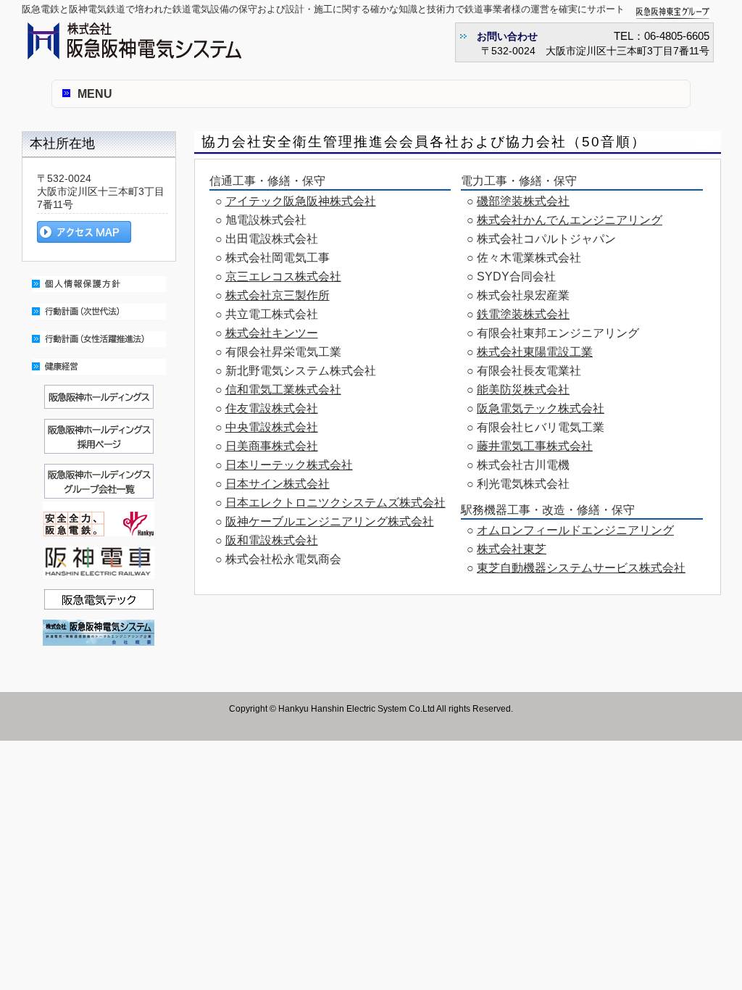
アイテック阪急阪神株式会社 (300, 201)
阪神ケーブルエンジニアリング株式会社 (329, 521)
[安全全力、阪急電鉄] (98, 532)
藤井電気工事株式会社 (535, 446)
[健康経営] (99, 378)
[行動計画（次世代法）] (99, 323)
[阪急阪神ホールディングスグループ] (99, 405)
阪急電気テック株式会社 (540, 408)
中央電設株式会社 (271, 427)
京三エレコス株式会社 (283, 276)
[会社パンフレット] (98, 649)
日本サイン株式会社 (277, 484)
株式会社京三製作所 (277, 295)
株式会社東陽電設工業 (535, 352)
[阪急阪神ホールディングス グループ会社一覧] (99, 494)
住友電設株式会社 (271, 408)
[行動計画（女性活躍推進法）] (99, 350)
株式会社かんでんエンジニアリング (569, 220)
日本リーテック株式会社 (289, 465)
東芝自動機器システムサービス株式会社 (581, 568)
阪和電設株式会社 (271, 540)
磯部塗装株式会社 (523, 201)
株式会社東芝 (511, 549)
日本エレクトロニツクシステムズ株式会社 (335, 502)
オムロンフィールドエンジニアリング (575, 530)
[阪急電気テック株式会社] (99, 605)
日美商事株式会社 (271, 446)
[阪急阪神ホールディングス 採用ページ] (99, 457)
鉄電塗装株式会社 (523, 314)
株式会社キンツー (271, 333)
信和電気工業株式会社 (283, 389)
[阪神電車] (98, 582)
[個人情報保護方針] (99, 295)
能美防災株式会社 (523, 389)
